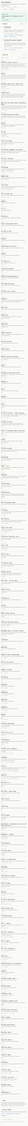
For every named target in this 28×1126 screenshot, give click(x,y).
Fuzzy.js (4, 766)
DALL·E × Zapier (6, 923)
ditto (3, 389)
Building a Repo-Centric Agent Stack (12, 83)
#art (4, 279)
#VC (4, 189)
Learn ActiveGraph (7, 140)
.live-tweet (11, 1080)
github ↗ (6, 9)
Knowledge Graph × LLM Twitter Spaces (13, 630)
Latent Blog (5, 806)
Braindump (4, 757)
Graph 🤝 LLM (5, 466)
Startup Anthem (6, 483)
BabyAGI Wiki (5, 176)
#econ (4, 69)
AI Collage (5, 510)
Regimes (4, 123)
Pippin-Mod (5, 323)
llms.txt (3, 1113)
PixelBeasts (5, 1062)
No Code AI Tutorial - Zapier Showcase (13, 413)
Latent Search (5, 798)
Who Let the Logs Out (8, 662)
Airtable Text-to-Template (9, 748)
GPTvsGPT (4, 605)
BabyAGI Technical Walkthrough (10, 654)
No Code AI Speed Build (8, 899)
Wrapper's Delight (7, 669)
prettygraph (5, 457)
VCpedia (4, 253)
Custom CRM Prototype (8, 268)
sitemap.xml (4, 1115)
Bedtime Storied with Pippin (10, 356)
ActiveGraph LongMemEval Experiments (12, 149)
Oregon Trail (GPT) (7, 527)
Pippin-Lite (5, 315)
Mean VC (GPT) (5, 554)
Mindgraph (4, 474)
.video (7, 171)
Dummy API (4, 775)
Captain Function (6, 571)
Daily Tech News (6, 883)
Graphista (4, 298)
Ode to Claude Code (7, 193)
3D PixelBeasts (6, 739)
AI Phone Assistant (7, 421)
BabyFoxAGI (5, 647)
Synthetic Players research (10, 62)
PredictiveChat (6, 492)
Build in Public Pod (7, 908)
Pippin (3, 365)
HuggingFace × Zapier (8, 834)
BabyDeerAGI (5, 692)
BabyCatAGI (5, 699)
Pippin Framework (6, 332)
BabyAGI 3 (4, 201)
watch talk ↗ (6, 19)
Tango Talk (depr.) (7, 1039)
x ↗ (2, 9)
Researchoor (5, 216)
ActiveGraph (7, 27)
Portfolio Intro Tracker (9, 291)
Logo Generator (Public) (9, 875)
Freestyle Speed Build (8, 723)
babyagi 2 (4, 396)
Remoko (3, 73)
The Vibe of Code (6, 231)
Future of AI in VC (7, 732)
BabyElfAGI (5, 684)
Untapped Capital (6, 1084)
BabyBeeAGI (5, 707)
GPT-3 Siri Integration (8, 948)
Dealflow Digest (6, 986)
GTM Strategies (6, 815)
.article (8, 88)
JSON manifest (10, 1113)
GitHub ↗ (6, 36)
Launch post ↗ (12, 36)
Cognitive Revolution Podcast (10, 622)
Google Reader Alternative (9, 246)
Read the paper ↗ (19, 47)
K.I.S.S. (4, 208)
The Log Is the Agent (8, 158)
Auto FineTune (5, 518)
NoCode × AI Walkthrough (9, 859)
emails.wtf (5, 956)
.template (5, 523)
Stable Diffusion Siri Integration (12, 963)
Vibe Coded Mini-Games (8, 283)
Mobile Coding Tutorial (8, 613)
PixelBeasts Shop (6, 993)
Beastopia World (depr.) (9, 1024)
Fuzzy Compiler (6, 843)
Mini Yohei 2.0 (6, 782)
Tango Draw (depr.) (7, 1047)
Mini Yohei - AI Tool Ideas (10, 580)
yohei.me (4, 892)
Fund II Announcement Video (10, 223)
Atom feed (17, 1113)
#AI (2, 69)
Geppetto (4, 971)
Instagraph (5, 639)
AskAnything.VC (6, 1092)
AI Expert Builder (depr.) (9, 978)
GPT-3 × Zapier (6, 941)
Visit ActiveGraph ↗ (9, 35)
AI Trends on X (6, 261)
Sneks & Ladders (6, 1017)
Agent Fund (5, 307)
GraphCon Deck (5, 92)
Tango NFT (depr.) (7, 1054)
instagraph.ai (5, 598)
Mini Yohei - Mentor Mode (9, 791)
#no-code (5, 753)
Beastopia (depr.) (7, 1032)
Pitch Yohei (5, 185)
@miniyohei (5, 866)
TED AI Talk (5, 545)
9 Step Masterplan (7, 915)
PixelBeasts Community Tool (10, 1001)
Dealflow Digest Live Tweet (10, 1009)
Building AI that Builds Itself (11, 372)
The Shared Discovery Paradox (12, 40)
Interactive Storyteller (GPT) (10, 536)
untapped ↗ (12, 9)
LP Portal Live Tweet (8, 1077)
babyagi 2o (5, 381)
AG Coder (4, 132)
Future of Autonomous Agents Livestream (13, 430)
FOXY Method (5, 677)
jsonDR (3, 439)
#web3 (2, 744)
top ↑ (2, 1123)
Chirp (3, 404)
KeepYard (4, 238)
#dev (4, 79)
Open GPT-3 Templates (8, 932)
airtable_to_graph (7, 448)
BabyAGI (4, 714)
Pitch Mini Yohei (6, 850)
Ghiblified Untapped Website (10, 276)
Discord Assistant (7, 341)
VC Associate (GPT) (7, 563)
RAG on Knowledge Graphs (9, 502)
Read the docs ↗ (19, 35)
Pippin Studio (5, 349)
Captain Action (6, 589)
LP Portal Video (6, 1069)
